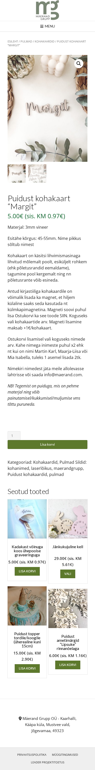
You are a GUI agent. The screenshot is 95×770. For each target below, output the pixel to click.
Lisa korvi (47, 444)
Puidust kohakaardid (27, 474)
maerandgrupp (68, 468)
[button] (78, 63)
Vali (67, 573)
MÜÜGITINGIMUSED (65, 755)
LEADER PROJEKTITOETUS (47, 762)
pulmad (56, 474)
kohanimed (18, 468)
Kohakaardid (44, 41)
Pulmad (26, 41)
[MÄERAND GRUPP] (47, 10)
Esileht (13, 41)
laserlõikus (41, 468)
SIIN (63, 315)
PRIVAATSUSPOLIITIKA (31, 755)
